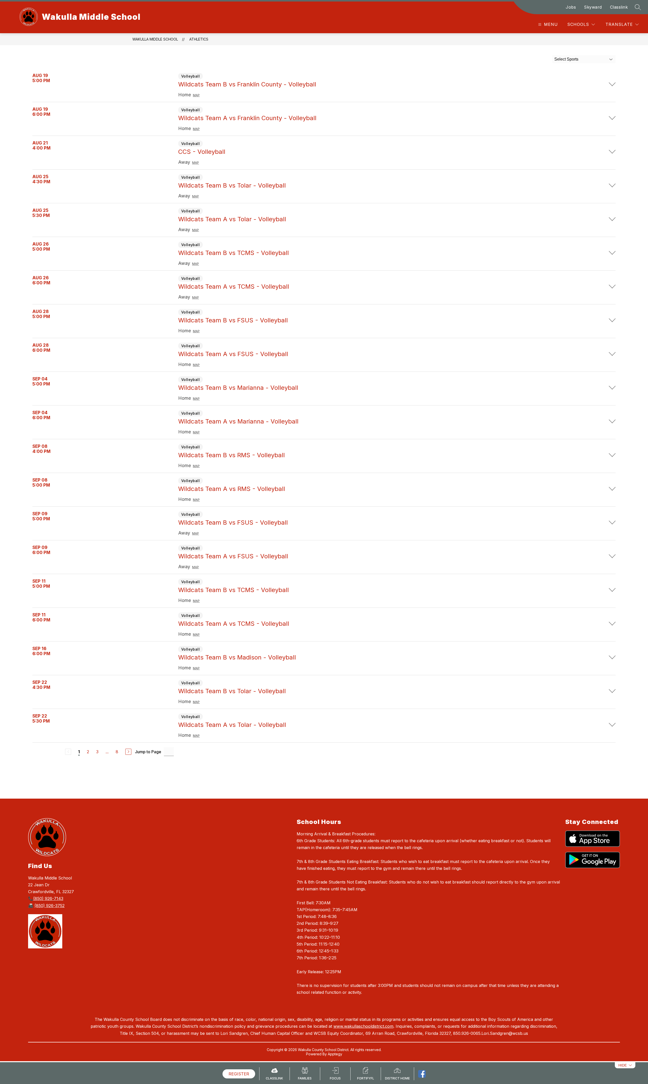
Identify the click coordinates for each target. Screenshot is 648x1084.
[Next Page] (128, 752)
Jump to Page (148, 751)
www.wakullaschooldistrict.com (363, 1026)
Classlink (619, 7)
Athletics (198, 39)
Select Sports (566, 59)
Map (196, 95)
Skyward (593, 7)
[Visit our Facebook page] (422, 1074)
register (239, 1073)
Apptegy (335, 1054)
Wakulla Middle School (155, 39)
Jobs (571, 7)
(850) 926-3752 (49, 905)
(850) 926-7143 (48, 898)
